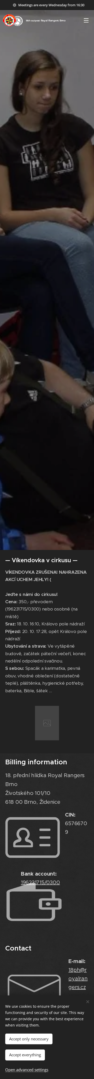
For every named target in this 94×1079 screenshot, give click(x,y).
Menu (86, 20)
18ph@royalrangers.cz (77, 978)
